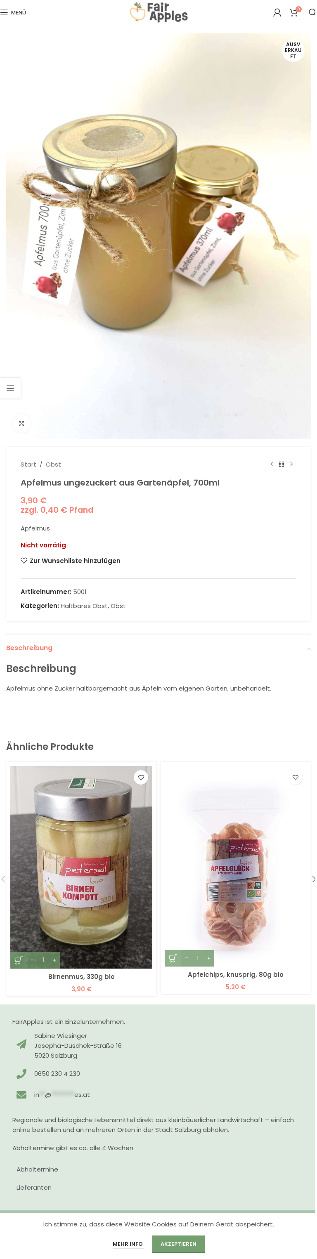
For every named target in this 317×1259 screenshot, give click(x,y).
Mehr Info (128, 1244)
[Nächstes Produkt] (291, 464)
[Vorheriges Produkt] (272, 464)
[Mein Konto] (277, 12)
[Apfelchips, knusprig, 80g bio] (236, 866)
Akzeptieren (178, 1244)
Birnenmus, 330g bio (81, 976)
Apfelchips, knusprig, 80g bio (236, 974)
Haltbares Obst (84, 605)
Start (28, 464)
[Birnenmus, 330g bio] (81, 867)
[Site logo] (158, 11)
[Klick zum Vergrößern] (21, 423)
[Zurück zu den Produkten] (281, 464)
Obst (53, 464)
